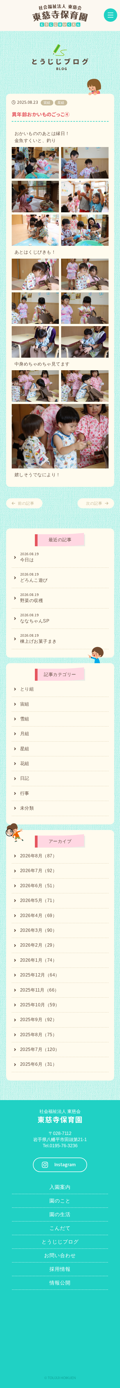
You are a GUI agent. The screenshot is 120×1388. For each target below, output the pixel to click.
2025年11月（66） (39, 990)
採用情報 (60, 1269)
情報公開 (60, 1283)
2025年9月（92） (38, 1019)
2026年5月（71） (38, 900)
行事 (24, 793)
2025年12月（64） (40, 975)
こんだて (60, 1228)
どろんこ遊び (34, 577)
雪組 (24, 718)
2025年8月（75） (38, 1034)
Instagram (65, 1164)
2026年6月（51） (38, 885)
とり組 (27, 689)
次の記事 (94, 503)
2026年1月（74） (38, 960)
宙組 (24, 704)
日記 (24, 778)
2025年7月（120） (40, 1049)
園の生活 (60, 1214)
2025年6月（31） (38, 1064)
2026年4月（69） (38, 915)
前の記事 (26, 503)
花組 (24, 763)
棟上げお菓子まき (38, 638)
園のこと (60, 1201)
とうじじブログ (60, 1242)
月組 (24, 733)
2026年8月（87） (38, 855)
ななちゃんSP (35, 618)
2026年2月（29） (38, 945)
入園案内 (60, 1187)
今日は (29, 556)
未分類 (27, 808)
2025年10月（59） (40, 1004)
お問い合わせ (60, 1255)
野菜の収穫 (31, 597)
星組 (24, 748)
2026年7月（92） (38, 870)
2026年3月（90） (38, 930)
